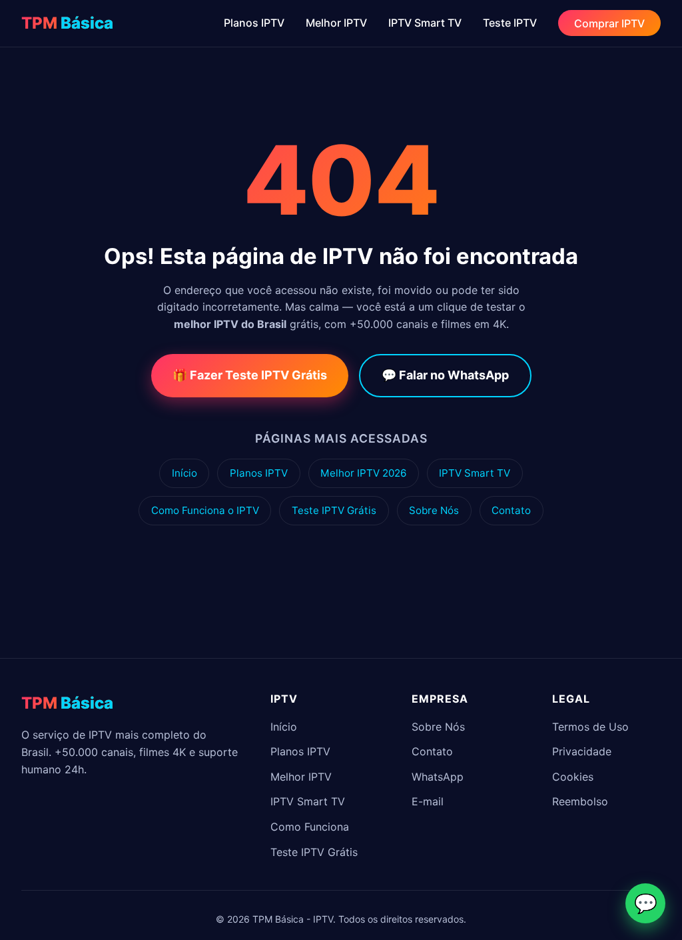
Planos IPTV (254, 22)
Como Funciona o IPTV (205, 510)
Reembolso (580, 801)
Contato (511, 510)
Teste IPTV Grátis (334, 510)
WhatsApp (438, 776)
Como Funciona (309, 826)
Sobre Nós (434, 510)
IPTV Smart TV (425, 22)
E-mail (428, 801)
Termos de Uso (590, 726)
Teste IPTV (510, 22)
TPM (67, 23)
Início (184, 473)
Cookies (572, 776)
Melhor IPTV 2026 (363, 473)
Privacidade (581, 751)
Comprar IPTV (609, 22)
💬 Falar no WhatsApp (445, 375)
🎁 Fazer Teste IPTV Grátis (249, 375)
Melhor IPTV (336, 22)
